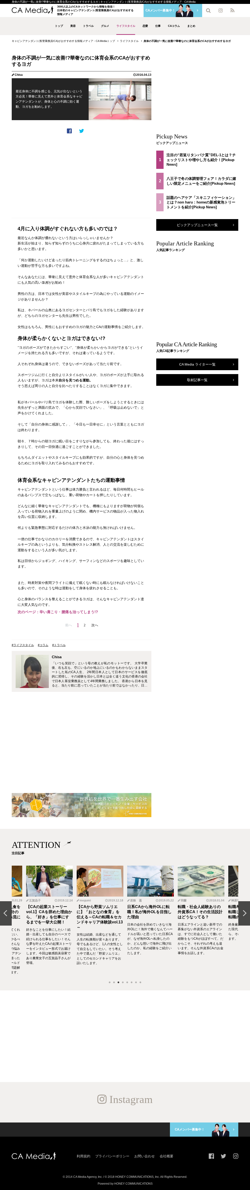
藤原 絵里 (237, 900)
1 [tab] (110, 983)
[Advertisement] (81, 176)
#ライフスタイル (23, 645)
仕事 (158, 25)
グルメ (105, 25)
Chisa (19, 75)
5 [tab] (127, 983)
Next (244, 913)
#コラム (43, 645)
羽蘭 (133, 900)
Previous (6, 913)
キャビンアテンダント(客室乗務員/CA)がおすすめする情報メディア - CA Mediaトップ (63, 40)
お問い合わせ (144, 1156)
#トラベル (59, 645)
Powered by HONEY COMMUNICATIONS (125, 1183)
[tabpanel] (150, 920)
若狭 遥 (85, 900)
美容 (73, 25)
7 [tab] (136, 983)
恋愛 (145, 25)
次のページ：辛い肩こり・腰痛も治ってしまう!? (58, 612)
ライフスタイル (125, 25)
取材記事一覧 (197, 380)
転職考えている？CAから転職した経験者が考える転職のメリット (200, 912)
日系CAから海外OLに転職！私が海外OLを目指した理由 (99, 912)
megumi (34, 900)
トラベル (88, 25)
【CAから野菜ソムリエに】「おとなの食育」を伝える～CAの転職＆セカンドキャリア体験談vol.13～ (49, 917)
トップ (59, 25)
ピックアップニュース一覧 (197, 225)
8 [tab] (140, 983)
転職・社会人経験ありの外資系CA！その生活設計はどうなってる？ (149, 912)
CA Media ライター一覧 (197, 364)
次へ (94, 625)
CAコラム (174, 25)
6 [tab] (132, 983)
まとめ (191, 25)
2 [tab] (114, 983)
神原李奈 (186, 900)
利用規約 (83, 1156)
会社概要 (166, 1156)
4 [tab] (123, 983)
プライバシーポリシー (112, 1156)
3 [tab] (118, 983)
